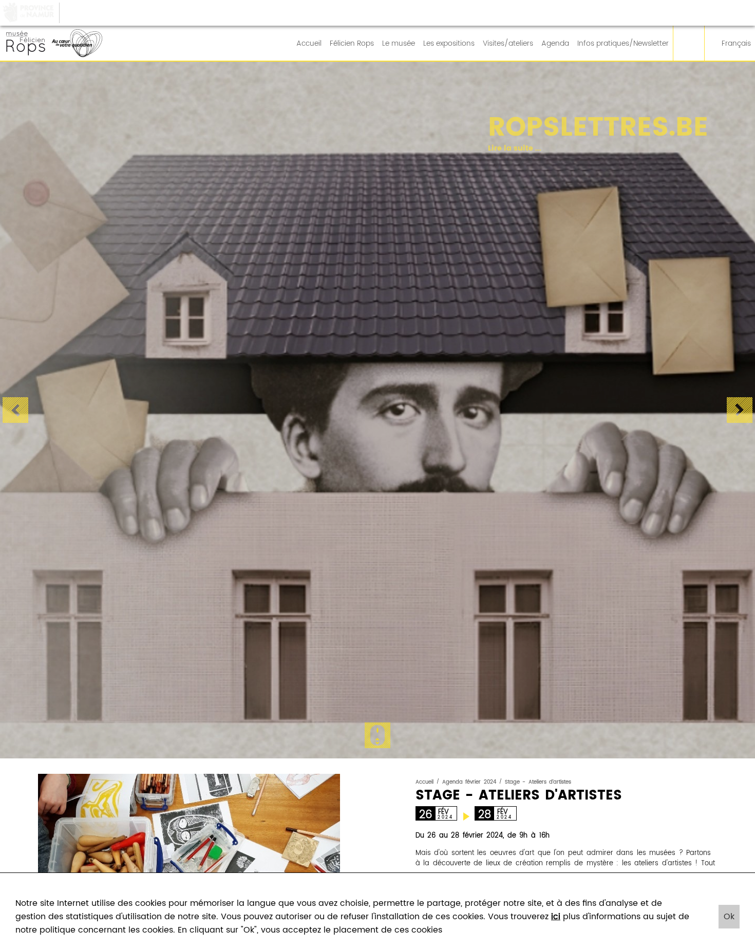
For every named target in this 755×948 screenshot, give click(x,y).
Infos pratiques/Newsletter (623, 44)
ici (555, 916)
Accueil (309, 44)
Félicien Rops (352, 44)
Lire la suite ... (505, 149)
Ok (729, 916)
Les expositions (449, 44)
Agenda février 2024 (469, 782)
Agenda (555, 44)
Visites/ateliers (508, 44)
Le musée (398, 44)
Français (736, 44)
